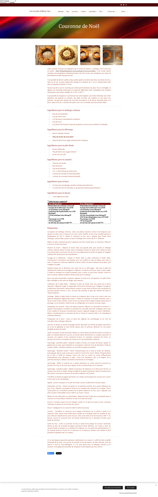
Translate (12, 2)
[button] (112, 11)
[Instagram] (126, 4)
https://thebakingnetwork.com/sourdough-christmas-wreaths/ (76, 71)
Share (51, 453)
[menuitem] (61, 11)
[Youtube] (124, 4)
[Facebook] (121, 4)
